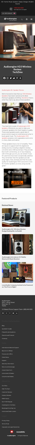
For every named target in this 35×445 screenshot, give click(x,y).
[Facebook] (4, 78)
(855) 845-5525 (27, 309)
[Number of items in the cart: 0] (27, 19)
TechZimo (25, 98)
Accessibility (20, 432)
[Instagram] (7, 78)
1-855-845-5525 (19, 8)
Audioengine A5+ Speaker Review (13, 90)
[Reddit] (14, 78)
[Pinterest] (17, 78)
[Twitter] (10, 78)
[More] (20, 78)
